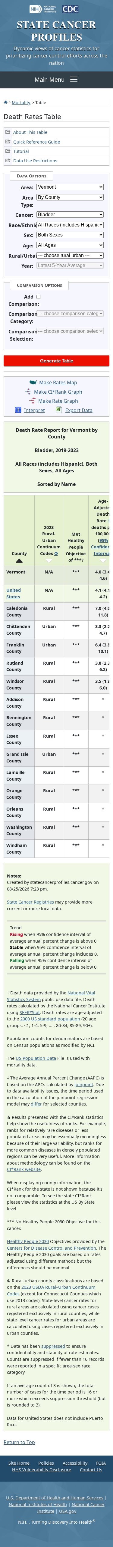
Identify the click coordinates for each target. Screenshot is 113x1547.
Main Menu (49, 79)
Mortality (21, 102)
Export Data (79, 410)
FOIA (101, 1463)
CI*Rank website (24, 1169)
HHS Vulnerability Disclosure (41, 1470)
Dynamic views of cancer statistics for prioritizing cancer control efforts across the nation (56, 55)
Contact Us (91, 1470)
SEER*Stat (30, 1012)
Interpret (34, 410)
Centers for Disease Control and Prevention (51, 1248)
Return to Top (19, 1442)
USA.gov (67, 1511)
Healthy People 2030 (28, 1241)
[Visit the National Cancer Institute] (43, 6)
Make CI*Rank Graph (58, 391)
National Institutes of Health (38, 1504)
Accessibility (75, 1463)
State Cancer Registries (30, 902)
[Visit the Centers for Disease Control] (70, 6)
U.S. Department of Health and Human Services (54, 1498)
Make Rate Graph (58, 401)
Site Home (19, 1463)
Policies (46, 1463)
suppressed (53, 1346)
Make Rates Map (58, 382)
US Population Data (36, 1058)
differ (36, 1104)
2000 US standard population (50, 1019)
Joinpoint (83, 1084)
